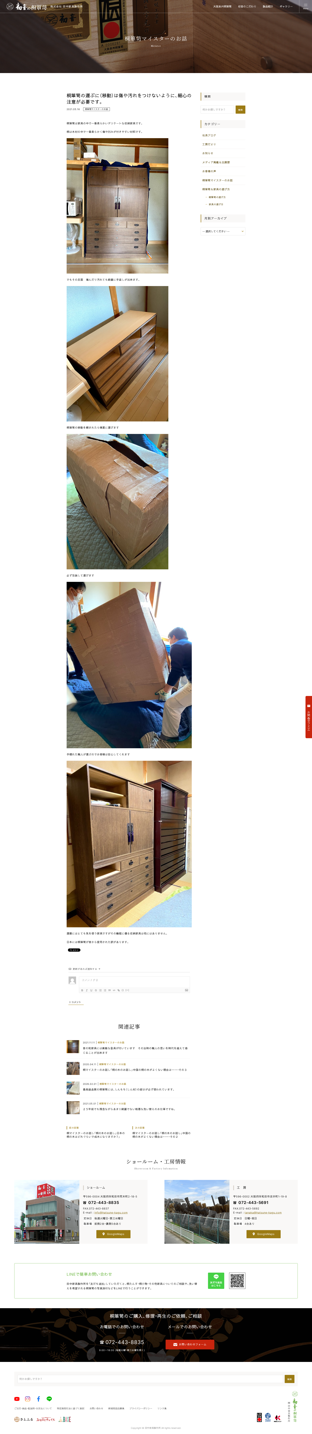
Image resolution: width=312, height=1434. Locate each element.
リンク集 (162, 1408)
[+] (127, 990)
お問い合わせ (96, 1408)
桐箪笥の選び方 (217, 197)
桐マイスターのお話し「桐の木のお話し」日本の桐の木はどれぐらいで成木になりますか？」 (96, 1132)
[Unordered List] (105, 990)
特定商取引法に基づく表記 (70, 1408)
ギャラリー (286, 6)
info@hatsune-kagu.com (111, 1212)
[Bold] (82, 990)
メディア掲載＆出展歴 (216, 162)
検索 (240, 109)
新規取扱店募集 (116, 1408)
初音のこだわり (247, 6)
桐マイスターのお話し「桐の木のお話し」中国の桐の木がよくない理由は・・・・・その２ (161, 1132)
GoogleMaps (115, 1234)
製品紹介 (268, 6)
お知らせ (207, 153)
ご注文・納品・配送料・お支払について (33, 1408)
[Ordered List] (100, 990)
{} (123, 990)
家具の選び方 (216, 204)
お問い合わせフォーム (193, 1344)
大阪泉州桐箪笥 (222, 6)
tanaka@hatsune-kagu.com (263, 1212)
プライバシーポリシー (141, 1408)
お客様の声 (209, 171)
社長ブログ (209, 135)
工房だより (209, 144)
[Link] (118, 990)
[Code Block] (114, 990)
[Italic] (86, 990)
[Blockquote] (109, 990)
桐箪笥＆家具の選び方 (216, 189)
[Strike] (96, 990)
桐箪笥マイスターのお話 (96, 109)
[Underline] (91, 990)
